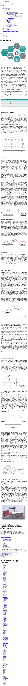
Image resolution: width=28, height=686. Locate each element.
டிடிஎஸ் (9, 20)
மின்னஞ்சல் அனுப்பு (5, 555)
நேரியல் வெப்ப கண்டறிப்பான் (12, 12)
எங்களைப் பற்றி (6, 8)
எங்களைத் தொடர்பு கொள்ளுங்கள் (10, 31)
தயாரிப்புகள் (5, 11)
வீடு (4, 7)
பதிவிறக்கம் (8, 26)
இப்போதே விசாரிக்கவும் (6, 537)
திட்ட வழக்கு (6, 28)
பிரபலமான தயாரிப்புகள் (14, 550)
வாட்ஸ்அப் (3, 556)
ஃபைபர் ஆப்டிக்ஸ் (9, 19)
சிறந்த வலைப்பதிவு (5, 552)
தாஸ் (9, 21)
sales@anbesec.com (7, 539)
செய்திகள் (8, 9)
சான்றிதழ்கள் (9, 27)
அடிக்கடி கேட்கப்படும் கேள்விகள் (10, 29)
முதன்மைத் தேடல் (13, 552)
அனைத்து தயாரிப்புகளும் (6, 553)
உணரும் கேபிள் (11, 24)
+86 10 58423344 (7, 540)
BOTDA (10, 22)
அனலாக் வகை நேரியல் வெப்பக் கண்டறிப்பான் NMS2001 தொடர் (15, 16)
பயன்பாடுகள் (11, 18)
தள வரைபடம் (23, 550)
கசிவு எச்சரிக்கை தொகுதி (11, 25)
